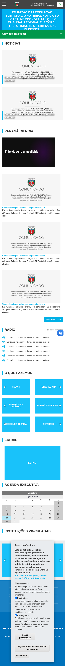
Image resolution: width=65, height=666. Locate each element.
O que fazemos (18, 373)
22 (58, 514)
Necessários (23, 584)
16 (7, 514)
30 (7, 521)
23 (7, 518)
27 (41, 518)
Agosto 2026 (32, 496)
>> (58, 496)
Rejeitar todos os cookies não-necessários (32, 648)
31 (15, 521)
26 (32, 518)
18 (24, 514)
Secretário (32, 493)
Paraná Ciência (19, 131)
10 (15, 510)
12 (32, 510)
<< (7, 496)
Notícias (12, 43)
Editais (11, 440)
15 (58, 510)
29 (58, 518)
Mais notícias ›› (53, 319)
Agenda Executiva (22, 485)
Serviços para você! (14, 33)
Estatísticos (22, 598)
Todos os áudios (56, 330)
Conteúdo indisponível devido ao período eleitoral (23, 207)
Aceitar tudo (21, 655)
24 (15, 518)
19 (32, 514)
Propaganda (23, 615)
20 (41, 514)
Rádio (34, 330)
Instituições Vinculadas (28, 531)
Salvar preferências (25, 636)
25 (24, 518)
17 (15, 514)
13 (41, 510)
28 (50, 518)
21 (50, 514)
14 (50, 510)
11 (24, 510)
